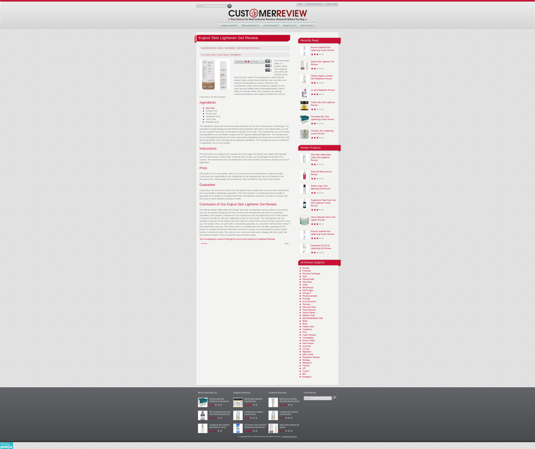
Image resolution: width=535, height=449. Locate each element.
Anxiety (305, 268)
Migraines (306, 351)
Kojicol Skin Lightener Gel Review (289, 426)
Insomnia (306, 346)
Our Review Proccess (314, 4)
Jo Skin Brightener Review (323, 90)
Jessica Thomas (223, 55)
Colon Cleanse (309, 335)
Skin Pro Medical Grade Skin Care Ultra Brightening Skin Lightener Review (220, 414)
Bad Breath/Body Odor (312, 318)
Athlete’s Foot (308, 315)
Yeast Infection (309, 310)
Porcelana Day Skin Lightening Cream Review (219, 400)
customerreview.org (289, 437)
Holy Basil (307, 282)
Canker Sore (308, 326)
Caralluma (307, 329)
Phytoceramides (309, 296)
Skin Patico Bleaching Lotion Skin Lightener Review (321, 157)
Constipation (308, 337)
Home (300, 4)
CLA (304, 332)
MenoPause (307, 287)
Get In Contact (332, 4)
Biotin (304, 321)
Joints (305, 284)
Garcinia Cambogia (311, 273)
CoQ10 (305, 371)
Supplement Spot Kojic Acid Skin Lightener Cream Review (323, 203)
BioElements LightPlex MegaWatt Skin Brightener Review (289, 401)
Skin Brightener (236, 55)
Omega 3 (306, 293)
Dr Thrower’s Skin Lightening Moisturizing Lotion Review (255, 426)
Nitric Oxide (307, 354)
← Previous (203, 243)
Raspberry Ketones (311, 357)
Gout (304, 276)
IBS (304, 374)
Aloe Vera (210, 108)
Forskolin (306, 271)
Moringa (306, 360)
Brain (304, 324)
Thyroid (305, 365)
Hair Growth (307, 343)
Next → (287, 243)
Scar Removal (309, 301)
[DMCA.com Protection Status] (6, 445)
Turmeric (306, 304)
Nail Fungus (307, 290)
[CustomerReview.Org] (272, 13)
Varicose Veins (309, 307)
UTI (304, 368)
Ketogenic (307, 377)
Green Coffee (308, 340)
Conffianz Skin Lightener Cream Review (253, 413)
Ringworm (307, 363)
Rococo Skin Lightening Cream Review (253, 400)
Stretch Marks (308, 312)
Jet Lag (305, 349)
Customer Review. (266, 239)
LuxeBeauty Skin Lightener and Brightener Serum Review (219, 427)
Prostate (306, 298)
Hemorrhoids (308, 279)
